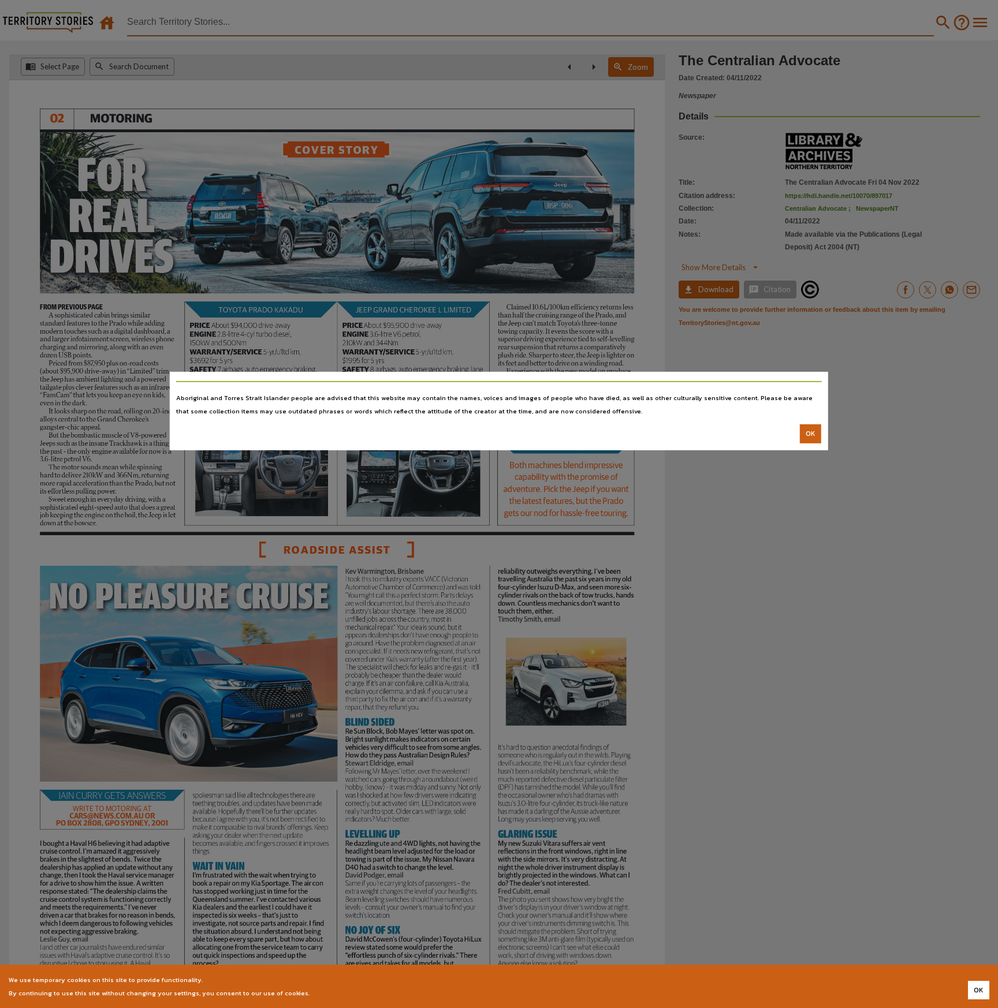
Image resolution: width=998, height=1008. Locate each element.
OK (810, 433)
